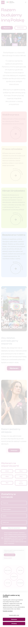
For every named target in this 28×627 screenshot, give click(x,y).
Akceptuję (14, 623)
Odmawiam (14, 619)
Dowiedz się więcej (8, 611)
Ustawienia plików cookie (14, 615)
